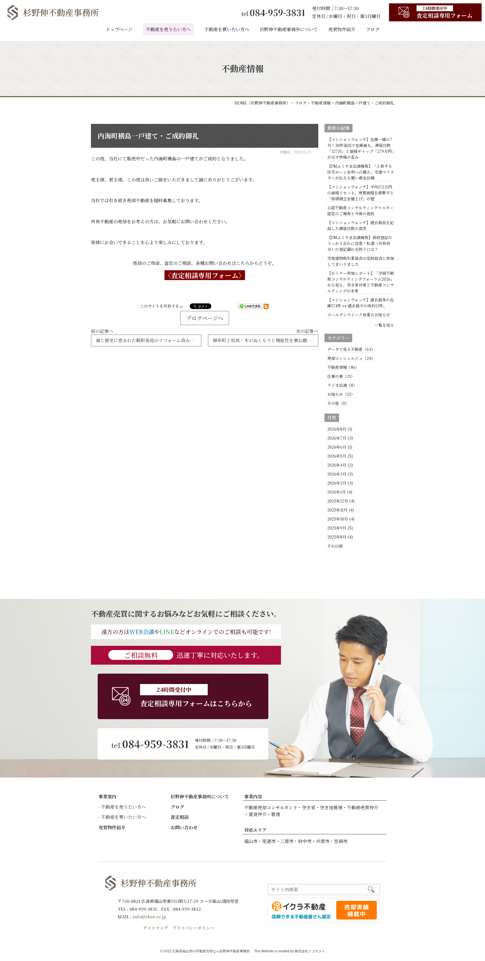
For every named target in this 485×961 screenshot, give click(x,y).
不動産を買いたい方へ (123, 817)
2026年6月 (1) (339, 447)
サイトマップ (155, 928)
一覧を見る (384, 325)
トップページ (119, 29)
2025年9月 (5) (340, 528)
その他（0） (338, 403)
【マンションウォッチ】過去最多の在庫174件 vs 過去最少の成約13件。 (360, 302)
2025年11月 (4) (340, 510)
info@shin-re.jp (149, 916)
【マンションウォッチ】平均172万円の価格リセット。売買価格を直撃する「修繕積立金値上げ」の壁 (360, 192)
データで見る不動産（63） (351, 349)
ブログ (372, 29)
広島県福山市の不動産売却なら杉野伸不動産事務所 (211, 951)
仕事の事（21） (341, 376)
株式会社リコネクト (310, 951)
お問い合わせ (184, 827)
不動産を (168, 29)
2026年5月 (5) (340, 456)
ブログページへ (204, 318)
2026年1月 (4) (339, 492)
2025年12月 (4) (340, 501)
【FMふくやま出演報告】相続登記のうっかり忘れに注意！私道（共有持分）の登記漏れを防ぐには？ (359, 243)
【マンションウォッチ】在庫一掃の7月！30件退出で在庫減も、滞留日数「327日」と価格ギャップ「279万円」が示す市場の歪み (360, 148)
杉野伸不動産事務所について (289, 29)
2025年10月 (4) (340, 519)
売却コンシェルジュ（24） (351, 358)
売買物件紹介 (341, 29)
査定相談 (180, 817)
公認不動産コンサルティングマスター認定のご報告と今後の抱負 (360, 210)
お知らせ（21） (341, 394)
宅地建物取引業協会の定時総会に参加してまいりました (360, 261)
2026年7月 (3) (340, 438)
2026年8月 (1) (339, 429)
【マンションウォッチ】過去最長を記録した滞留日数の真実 (360, 225)
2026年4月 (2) (340, 465)
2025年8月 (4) (340, 537)
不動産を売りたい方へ (123, 807)
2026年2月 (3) (340, 483)
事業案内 (107, 796)
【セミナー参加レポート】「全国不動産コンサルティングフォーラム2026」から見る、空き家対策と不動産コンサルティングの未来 (360, 282)
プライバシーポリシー (193, 928)
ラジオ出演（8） (342, 385)
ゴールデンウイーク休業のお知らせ (358, 314)
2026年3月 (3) (340, 474)
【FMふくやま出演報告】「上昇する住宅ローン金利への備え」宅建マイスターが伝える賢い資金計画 (360, 172)
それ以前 (335, 546)
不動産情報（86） (343, 367)
